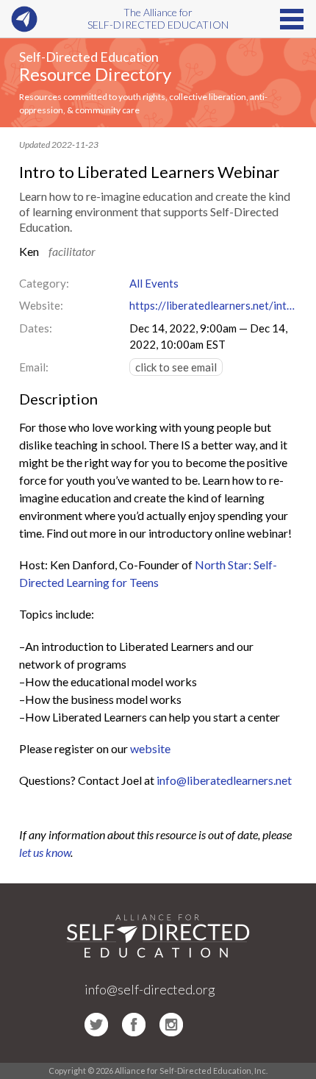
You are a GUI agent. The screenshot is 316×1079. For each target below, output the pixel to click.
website (150, 748)
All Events (154, 283)
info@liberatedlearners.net (224, 780)
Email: (34, 367)
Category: (44, 283)
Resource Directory (95, 74)
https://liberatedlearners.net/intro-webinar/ (213, 305)
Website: (41, 305)
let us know (45, 852)
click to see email (176, 367)
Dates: (35, 328)
